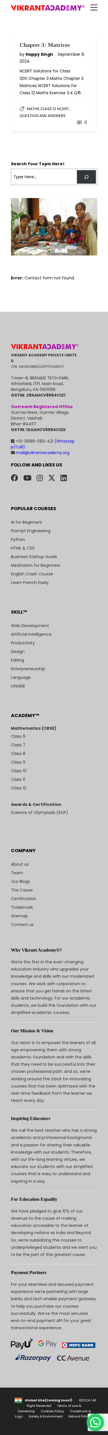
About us (20, 864)
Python (18, 539)
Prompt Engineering (30, 531)
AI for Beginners (26, 522)
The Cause (22, 890)
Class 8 (18, 753)
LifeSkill (18, 686)
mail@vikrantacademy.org (42, 453)
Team (17, 873)
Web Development (30, 626)
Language (21, 677)
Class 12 (18, 788)
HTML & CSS (23, 548)
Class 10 (18, 771)
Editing (17, 660)
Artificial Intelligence (31, 634)
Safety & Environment (46, 1416)
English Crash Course (32, 574)
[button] (95, 1422)
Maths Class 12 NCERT (48, 109)
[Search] (86, 177)
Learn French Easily (30, 582)
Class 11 (18, 779)
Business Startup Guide (34, 557)
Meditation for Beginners (35, 565)
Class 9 (18, 762)
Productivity (23, 643)
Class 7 (18, 745)
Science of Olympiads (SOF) (39, 812)
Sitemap (19, 916)
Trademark (22, 907)
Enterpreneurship (28, 669)
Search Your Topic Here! (38, 164)
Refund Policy (79, 1416)
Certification (23, 899)
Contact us (22, 924)
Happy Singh (40, 54)
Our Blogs (20, 881)
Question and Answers (43, 115)
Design (17, 651)
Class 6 (18, 736)
